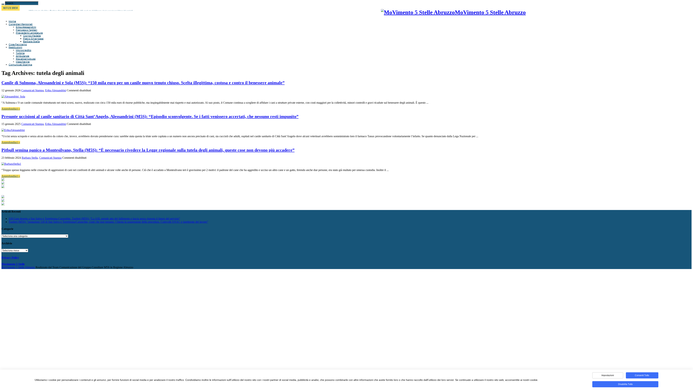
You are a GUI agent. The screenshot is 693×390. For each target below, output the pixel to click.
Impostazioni (608, 375)
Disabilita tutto (625, 384)
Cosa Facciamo (18, 44)
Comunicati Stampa (20, 64)
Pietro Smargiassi (33, 38)
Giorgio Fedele (32, 35)
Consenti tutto (642, 375)
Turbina (20, 52)
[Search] (2, 4)
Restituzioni (15, 47)
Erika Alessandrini (26, 26)
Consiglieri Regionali (20, 24)
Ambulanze (22, 55)
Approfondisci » (10, 108)
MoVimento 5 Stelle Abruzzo (18, 267)
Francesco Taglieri (26, 29)
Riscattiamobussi (26, 58)
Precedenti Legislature (29, 32)
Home (12, 21)
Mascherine (23, 61)
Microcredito (23, 50)
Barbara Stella (31, 41)
